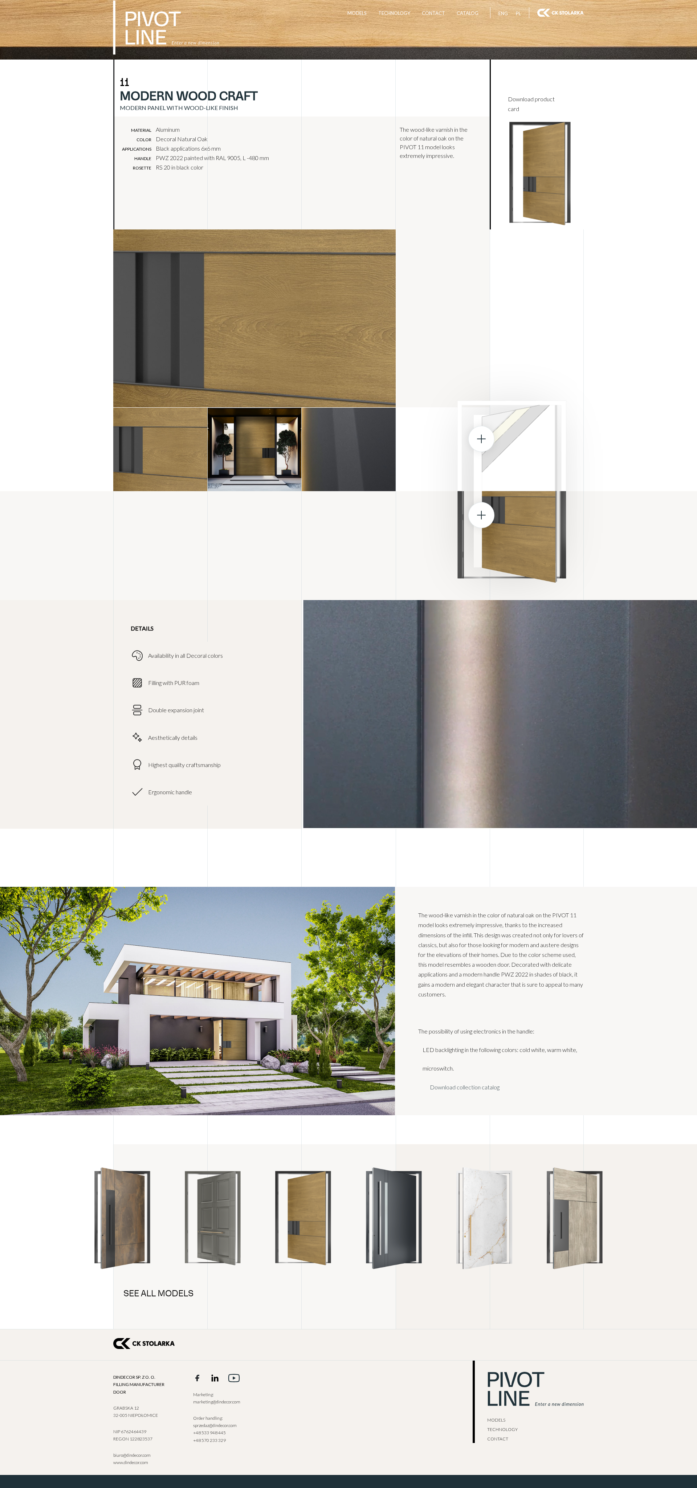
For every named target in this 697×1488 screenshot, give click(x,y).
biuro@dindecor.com (132, 1455)
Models (357, 13)
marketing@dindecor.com (216, 1402)
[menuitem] (503, 13)
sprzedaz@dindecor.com (215, 1425)
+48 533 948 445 (209, 1432)
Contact (433, 13)
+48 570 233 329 (209, 1440)
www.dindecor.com (130, 1462)
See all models (158, 1293)
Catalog (467, 13)
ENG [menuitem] (503, 13)
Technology (394, 13)
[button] (87, 447)
